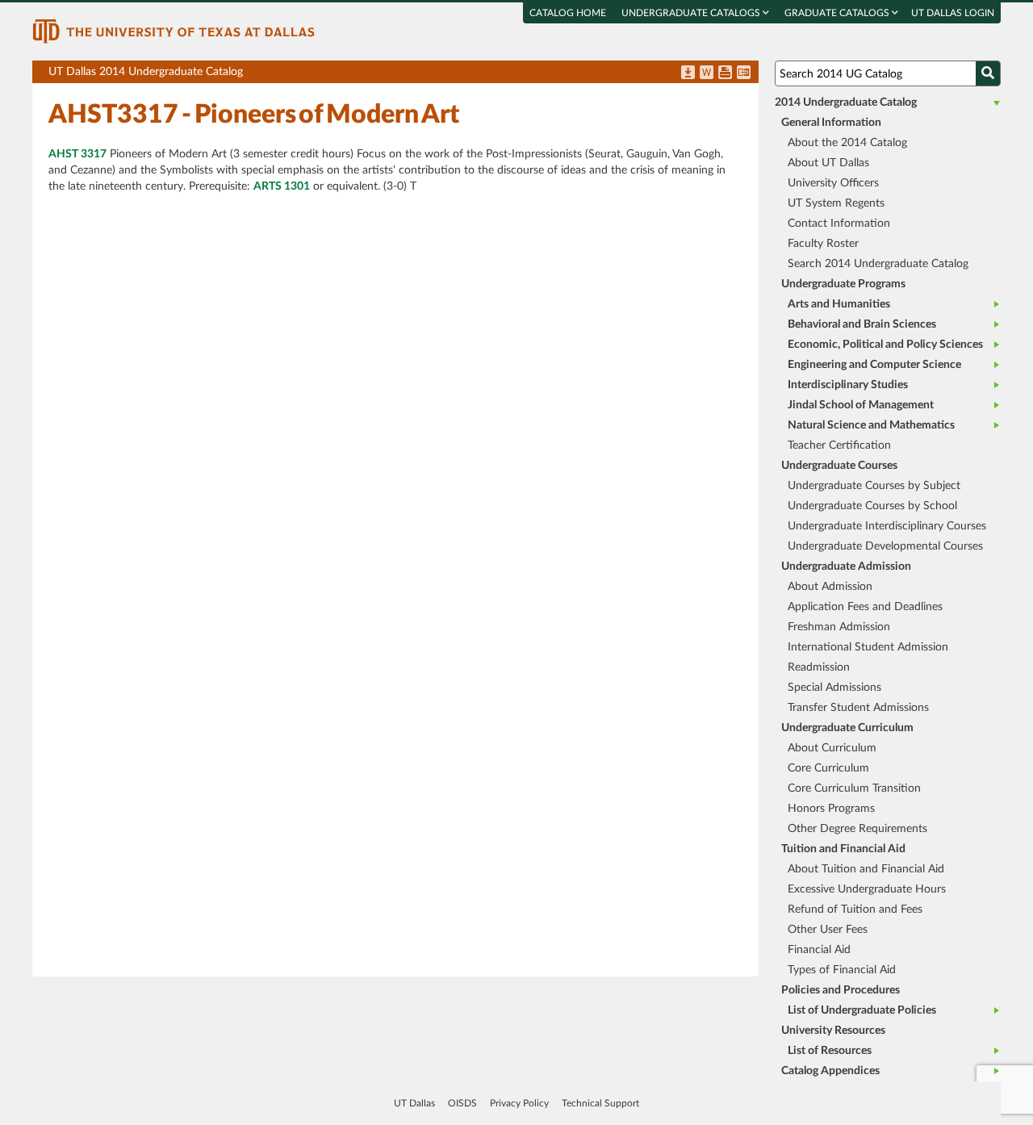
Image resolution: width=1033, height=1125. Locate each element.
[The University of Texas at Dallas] (173, 30)
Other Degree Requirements (857, 828)
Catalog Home (567, 13)
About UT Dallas (828, 163)
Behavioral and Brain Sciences (862, 324)
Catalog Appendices (830, 1071)
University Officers (833, 183)
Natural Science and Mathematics (871, 425)
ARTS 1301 (281, 186)
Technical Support (600, 1103)
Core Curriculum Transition (854, 788)
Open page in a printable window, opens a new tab (725, 73)
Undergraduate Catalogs (692, 13)
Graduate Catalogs (838, 13)
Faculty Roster (823, 243)
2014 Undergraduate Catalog (846, 102)
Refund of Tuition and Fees (855, 909)
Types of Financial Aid (842, 970)
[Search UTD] (988, 73)
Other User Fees (828, 929)
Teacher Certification (839, 445)
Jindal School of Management (861, 405)
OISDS (462, 1103)
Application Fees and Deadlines (865, 607)
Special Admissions (834, 687)
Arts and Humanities (839, 304)
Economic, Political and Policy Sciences (885, 344)
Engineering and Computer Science (874, 364)
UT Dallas (414, 1103)
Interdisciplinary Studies (848, 385)
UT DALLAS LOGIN (952, 13)
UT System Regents (836, 203)
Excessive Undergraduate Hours (867, 889)
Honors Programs (831, 808)
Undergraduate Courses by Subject (874, 485)
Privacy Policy (519, 1103)
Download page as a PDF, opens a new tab (688, 73)
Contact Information (839, 223)
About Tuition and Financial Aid (866, 869)
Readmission (819, 667)
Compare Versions (744, 73)
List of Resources (830, 1050)
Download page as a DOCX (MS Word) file (706, 73)
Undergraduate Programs (843, 284)
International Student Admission (868, 647)
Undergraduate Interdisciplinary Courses (887, 526)
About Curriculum (832, 748)
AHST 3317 (77, 154)
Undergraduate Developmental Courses (885, 546)
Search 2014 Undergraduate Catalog (878, 264)
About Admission (830, 586)
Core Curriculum (828, 768)
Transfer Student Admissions (858, 707)
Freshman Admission (839, 627)
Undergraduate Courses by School (872, 506)
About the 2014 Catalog (847, 142)
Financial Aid (819, 950)
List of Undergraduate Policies (862, 1010)
